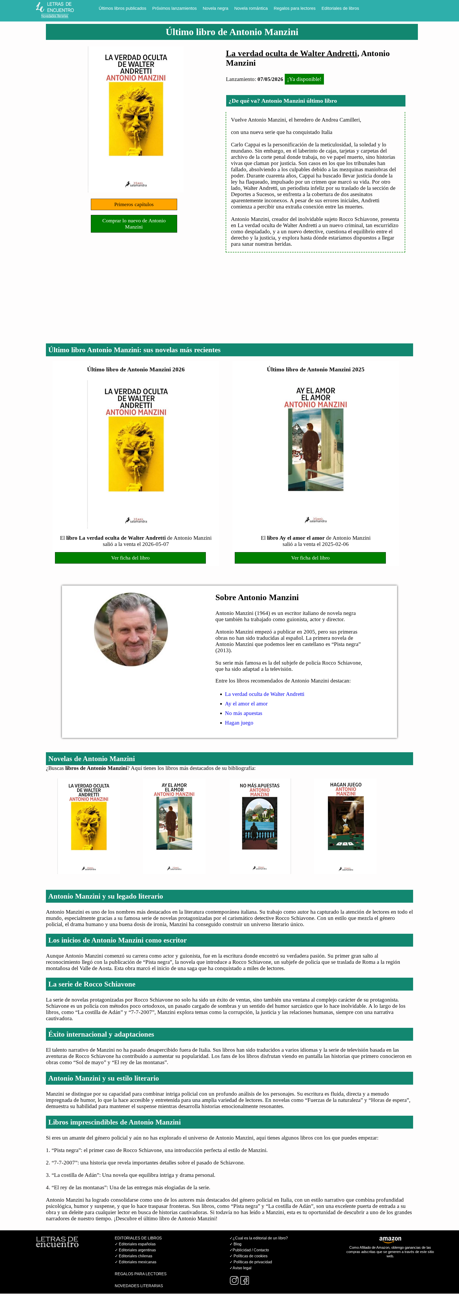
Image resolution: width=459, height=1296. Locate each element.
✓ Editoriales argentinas (135, 1250)
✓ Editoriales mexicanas (135, 1262)
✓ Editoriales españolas (135, 1244)
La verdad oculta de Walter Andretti (291, 53)
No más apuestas (243, 713)
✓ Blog (235, 1244)
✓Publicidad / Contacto (249, 1250)
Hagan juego (239, 723)
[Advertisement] (229, 303)
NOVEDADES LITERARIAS (139, 1286)
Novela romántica (251, 8)
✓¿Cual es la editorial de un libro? (259, 1238)
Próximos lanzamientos (174, 8)
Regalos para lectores (295, 8)
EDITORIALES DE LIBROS (138, 1238)
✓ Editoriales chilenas (133, 1256)
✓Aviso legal (240, 1268)
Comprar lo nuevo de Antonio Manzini (134, 224)
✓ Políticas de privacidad (251, 1262)
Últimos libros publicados (122, 8)
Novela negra (215, 8)
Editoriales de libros (340, 8)
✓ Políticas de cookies (249, 1256)
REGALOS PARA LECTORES (141, 1274)
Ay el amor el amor (246, 704)
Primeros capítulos (134, 204)
